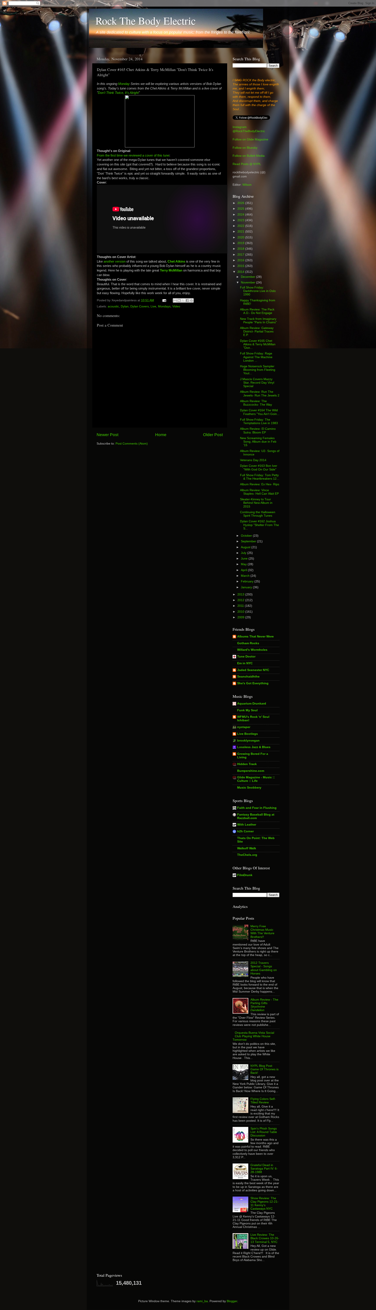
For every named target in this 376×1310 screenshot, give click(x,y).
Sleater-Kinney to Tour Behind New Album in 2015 (256, 503)
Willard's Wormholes (252, 649)
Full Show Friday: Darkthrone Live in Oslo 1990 (258, 291)
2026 (241, 203)
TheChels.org (247, 854)
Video (176, 306)
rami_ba (202, 1301)
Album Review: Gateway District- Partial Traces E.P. (257, 331)
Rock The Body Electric (146, 20)
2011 (241, 605)
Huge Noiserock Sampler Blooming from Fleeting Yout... (257, 370)
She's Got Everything (253, 683)
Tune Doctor (246, 656)
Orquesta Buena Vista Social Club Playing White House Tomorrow (253, 1036)
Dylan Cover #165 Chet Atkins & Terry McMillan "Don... (257, 344)
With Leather (246, 824)
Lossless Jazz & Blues (253, 747)
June (244, 558)
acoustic (113, 306)
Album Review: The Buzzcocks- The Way (256, 403)
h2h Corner (245, 831)
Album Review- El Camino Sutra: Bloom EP (258, 430)
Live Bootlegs (247, 733)
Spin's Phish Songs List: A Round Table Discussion (263, 1132)
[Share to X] (183, 300)
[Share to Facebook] (187, 300)
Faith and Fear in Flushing (257, 807)
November (248, 282)
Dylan (125, 306)
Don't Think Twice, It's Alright (118, 92)
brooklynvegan (248, 740)
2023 (241, 220)
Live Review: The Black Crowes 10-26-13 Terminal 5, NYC (264, 1238)
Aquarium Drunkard (251, 703)
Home (160, 434)
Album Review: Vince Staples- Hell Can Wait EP (259, 492)
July (244, 553)
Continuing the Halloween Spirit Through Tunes (257, 514)
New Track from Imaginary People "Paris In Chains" (258, 320)
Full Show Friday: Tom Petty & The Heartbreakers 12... (259, 477)
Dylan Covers (139, 306)
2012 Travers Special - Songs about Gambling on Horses (263, 968)
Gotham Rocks (248, 643)
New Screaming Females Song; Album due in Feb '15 (258, 442)
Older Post (213, 434)
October (247, 535)
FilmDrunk (244, 875)
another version (115, 261)
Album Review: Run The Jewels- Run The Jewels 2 (259, 393)
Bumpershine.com (250, 770)
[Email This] (175, 300)
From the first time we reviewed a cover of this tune (133, 155)
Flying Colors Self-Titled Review (263, 1100)
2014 (241, 271)
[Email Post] (164, 300)
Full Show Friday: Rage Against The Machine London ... (256, 357)
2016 (241, 260)
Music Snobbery (249, 787)
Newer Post (107, 434)
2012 (241, 600)
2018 (241, 248)
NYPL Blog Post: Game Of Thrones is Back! (264, 1069)
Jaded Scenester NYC (253, 670)
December (248, 276)
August (246, 547)
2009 (241, 617)
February (247, 581)
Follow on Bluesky (245, 147)
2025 (241, 208)
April (244, 570)
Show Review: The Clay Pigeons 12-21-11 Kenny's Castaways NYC (264, 1204)
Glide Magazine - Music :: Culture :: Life (256, 779)
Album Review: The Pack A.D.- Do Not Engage (257, 311)
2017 (241, 254)
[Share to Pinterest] (191, 300)
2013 (241, 594)
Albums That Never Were (255, 636)
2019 (241, 243)
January (247, 587)
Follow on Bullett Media (249, 155)
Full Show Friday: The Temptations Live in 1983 (259, 421)
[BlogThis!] (179, 300)
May (244, 564)
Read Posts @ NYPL (247, 164)
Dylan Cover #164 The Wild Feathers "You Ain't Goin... (259, 412)
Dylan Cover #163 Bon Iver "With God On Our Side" (258, 467)
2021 (241, 231)
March (245, 575)
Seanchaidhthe (248, 676)
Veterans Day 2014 (253, 460)
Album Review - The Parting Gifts (264, 1005)
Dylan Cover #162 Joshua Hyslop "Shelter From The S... (259, 525)
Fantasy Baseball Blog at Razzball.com (255, 816)
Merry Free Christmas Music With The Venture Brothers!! (262, 932)
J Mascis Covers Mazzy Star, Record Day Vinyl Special (257, 383)
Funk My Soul (247, 710)
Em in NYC (245, 663)
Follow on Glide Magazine (250, 139)
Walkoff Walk (246, 848)
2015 (241, 266)
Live (153, 306)
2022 (241, 226)
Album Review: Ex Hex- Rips (259, 484)
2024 (241, 214)
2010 (241, 611)
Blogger (232, 1301)
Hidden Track (247, 764)
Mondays (164, 306)
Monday (124, 84)
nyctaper (243, 727)
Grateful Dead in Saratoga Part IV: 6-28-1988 (264, 1168)
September (249, 541)
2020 (241, 237)
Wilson (247, 184)
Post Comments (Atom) (132, 443)
